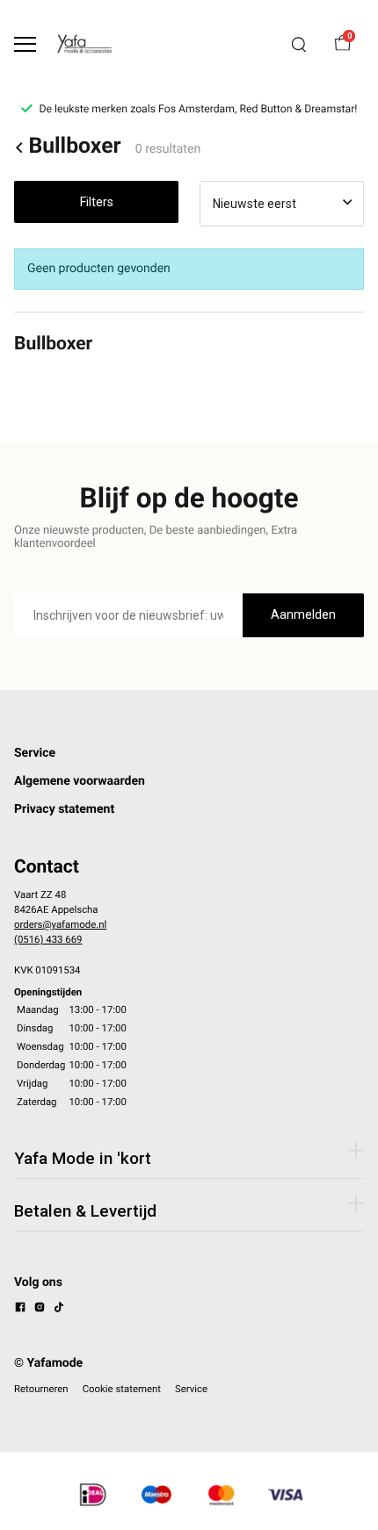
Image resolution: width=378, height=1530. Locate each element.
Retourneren (41, 1389)
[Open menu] (25, 44)
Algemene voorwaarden (79, 781)
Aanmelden (303, 614)
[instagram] (39, 1310)
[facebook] (20, 1310)
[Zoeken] (299, 45)
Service (34, 753)
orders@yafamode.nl (60, 924)
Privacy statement (64, 809)
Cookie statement (122, 1389)
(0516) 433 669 (48, 939)
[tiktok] (59, 1310)
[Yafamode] (84, 43)
